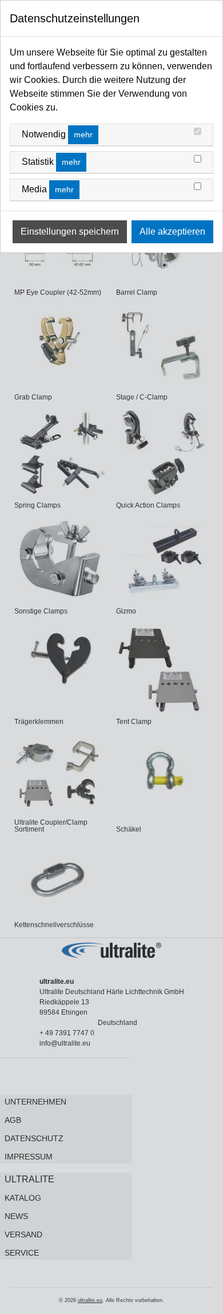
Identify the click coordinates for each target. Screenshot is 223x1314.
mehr (83, 134)
